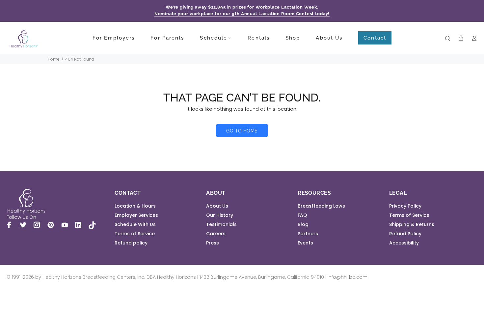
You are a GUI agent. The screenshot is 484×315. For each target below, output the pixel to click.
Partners (308, 233)
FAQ (302, 215)
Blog (303, 224)
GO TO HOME (241, 130)
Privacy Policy (405, 206)
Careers (216, 233)
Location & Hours (135, 206)
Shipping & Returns (411, 224)
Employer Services (136, 215)
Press (212, 243)
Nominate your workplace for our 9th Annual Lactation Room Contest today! (242, 13)
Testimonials (221, 224)
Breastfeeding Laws (321, 206)
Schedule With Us (135, 224)
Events (305, 243)
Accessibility (404, 243)
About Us (217, 206)
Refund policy (131, 243)
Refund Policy (405, 233)
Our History (219, 215)
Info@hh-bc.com (347, 277)
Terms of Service (135, 233)
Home (54, 59)
